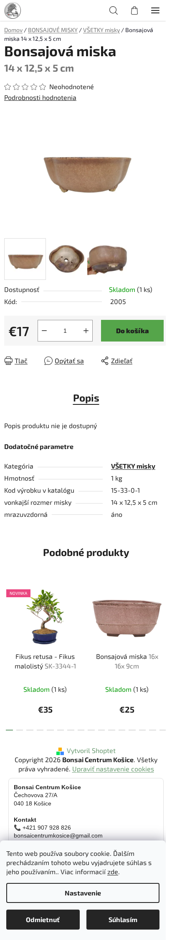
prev (8, 617)
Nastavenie (83, 893)
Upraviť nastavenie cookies (113, 769)
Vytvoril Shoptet (91, 750)
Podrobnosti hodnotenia (40, 97)
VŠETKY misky (133, 466)
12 (132, 730)
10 (111, 730)
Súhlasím (123, 919)
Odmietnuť (43, 919)
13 (142, 730)
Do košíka (132, 330)
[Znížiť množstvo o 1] (44, 330)
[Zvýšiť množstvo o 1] (86, 330)
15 (163, 730)
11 (122, 730)
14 (152, 730)
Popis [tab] (86, 397)
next (163, 617)
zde (112, 871)
